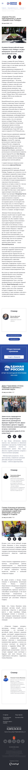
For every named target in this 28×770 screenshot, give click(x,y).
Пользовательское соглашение (14, 750)
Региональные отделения (7, 718)
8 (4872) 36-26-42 (14, 729)
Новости (22, 8)
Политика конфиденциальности (14, 752)
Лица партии (18, 715)
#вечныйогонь (14, 339)
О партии (5, 715)
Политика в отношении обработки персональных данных (14, 754)
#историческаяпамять (14, 335)
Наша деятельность (13, 8)
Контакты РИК (19, 717)
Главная (4, 8)
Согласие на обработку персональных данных (14, 756)
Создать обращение (14, 357)
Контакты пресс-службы (7, 722)
